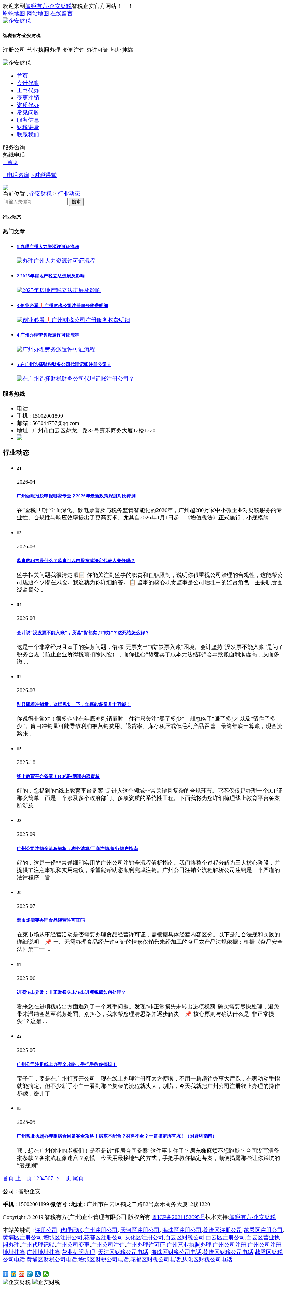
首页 (22, 76)
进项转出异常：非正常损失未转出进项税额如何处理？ (71, 992)
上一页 (23, 1178)
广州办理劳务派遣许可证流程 (48, 335)
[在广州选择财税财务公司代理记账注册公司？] (75, 379)
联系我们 (28, 134)
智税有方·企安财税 (48, 6)
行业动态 (69, 194)
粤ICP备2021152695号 (178, 1217)
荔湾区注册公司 (222, 1230)
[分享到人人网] (38, 1274)
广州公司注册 (229, 1245)
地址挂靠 (14, 1252)
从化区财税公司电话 (207, 1259)
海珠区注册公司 (182, 1230)
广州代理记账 (38, 1245)
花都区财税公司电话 (155, 1259)
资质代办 (28, 105)
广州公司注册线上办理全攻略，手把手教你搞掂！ (67, 1064)
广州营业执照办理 (189, 1245)
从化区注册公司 (144, 1237)
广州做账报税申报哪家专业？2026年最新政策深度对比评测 (76, 495)
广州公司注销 (108, 1245)
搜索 (76, 201)
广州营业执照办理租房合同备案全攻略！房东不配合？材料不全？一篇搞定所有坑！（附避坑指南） (117, 1136)
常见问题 (28, 112)
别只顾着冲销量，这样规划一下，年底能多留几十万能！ (74, 704)
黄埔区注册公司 (22, 1237)
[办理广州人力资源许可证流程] (56, 261)
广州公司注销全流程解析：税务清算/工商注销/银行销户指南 (77, 848)
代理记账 (71, 1230)
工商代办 (28, 90)
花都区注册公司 (103, 1237)
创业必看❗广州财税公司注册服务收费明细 (62, 305)
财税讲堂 (28, 127)
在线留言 (61, 13)
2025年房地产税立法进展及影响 (51, 275)
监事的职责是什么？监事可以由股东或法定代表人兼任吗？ (76, 560)
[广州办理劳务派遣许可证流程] (56, 349)
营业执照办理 (78, 1252)
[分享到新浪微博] (22, 1274)
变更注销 (28, 98)
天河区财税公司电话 (123, 1252)
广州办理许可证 (145, 1245)
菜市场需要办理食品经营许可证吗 (51, 920)
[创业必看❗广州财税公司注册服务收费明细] (73, 320)
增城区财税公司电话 (103, 1259)
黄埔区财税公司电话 (52, 1259)
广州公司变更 (73, 1245)
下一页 (63, 1178)
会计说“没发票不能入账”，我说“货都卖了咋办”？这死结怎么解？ (83, 632)
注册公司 (46, 1230)
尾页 (78, 1178)
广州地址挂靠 (43, 1252)
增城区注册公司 (63, 1237)
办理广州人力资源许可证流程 (48, 246)
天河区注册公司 (140, 1230)
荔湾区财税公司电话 (228, 1252)
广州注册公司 (101, 1230)
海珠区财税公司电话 (176, 1252)
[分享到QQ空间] (14, 1274)
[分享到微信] (46, 1274)
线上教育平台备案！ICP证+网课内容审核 (58, 776)
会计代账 (28, 83)
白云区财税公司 (184, 1237)
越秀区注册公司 (263, 1230)
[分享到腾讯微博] (30, 1274)
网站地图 (38, 13)
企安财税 (40, 194)
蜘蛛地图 (14, 13)
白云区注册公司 (225, 1237)
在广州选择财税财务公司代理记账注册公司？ (64, 364)
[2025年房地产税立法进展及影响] (59, 290)
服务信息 (28, 120)
